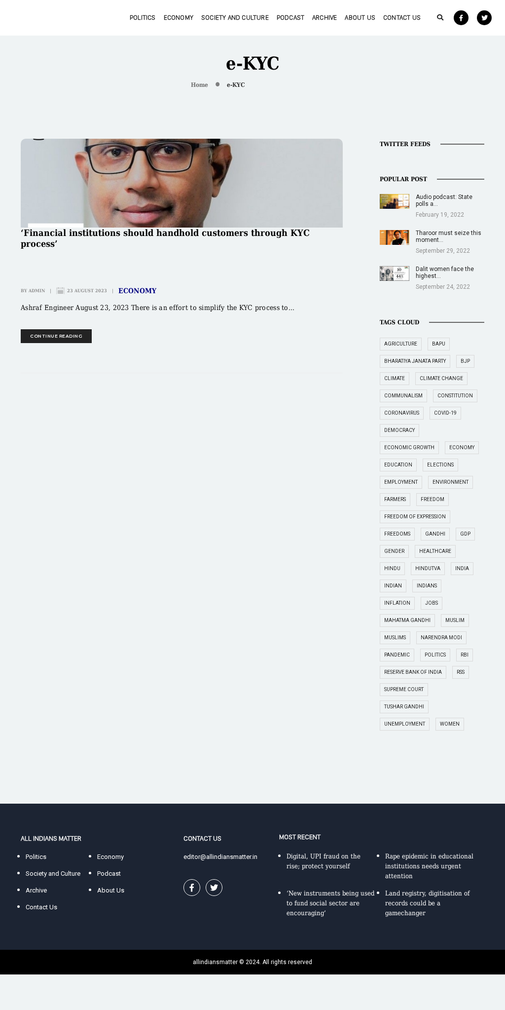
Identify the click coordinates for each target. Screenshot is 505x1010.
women (450, 724)
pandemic (397, 655)
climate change (441, 378)
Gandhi (435, 534)
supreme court (404, 689)
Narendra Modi (441, 637)
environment (451, 482)
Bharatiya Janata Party (415, 361)
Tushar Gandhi (404, 706)
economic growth (409, 447)
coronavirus (401, 413)
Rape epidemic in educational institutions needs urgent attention (429, 866)
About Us (360, 17)
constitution (455, 395)
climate (394, 378)
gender (394, 551)
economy (461, 447)
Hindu (392, 568)
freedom (432, 499)
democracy (399, 430)
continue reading (56, 336)
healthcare (435, 551)
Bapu (438, 344)
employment (401, 482)
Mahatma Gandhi (407, 620)
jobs (431, 603)
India (462, 568)
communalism (403, 395)
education (398, 464)
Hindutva (427, 568)
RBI (465, 655)
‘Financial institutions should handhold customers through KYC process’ (165, 238)
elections (440, 464)
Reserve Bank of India (413, 672)
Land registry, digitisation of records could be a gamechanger (427, 903)
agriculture (400, 344)
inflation (397, 603)
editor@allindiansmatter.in (220, 856)
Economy (178, 17)
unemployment (404, 724)
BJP (465, 361)
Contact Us (402, 17)
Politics (143, 17)
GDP (465, 534)
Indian (393, 585)
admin (37, 290)
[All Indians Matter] (43, 17)
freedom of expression (415, 516)
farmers (395, 499)
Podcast (290, 17)
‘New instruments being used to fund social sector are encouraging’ (330, 903)
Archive (324, 17)
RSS (461, 672)
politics (435, 655)
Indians (427, 585)
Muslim (455, 620)
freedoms (397, 534)
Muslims (395, 637)
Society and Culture (235, 17)
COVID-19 (445, 413)
